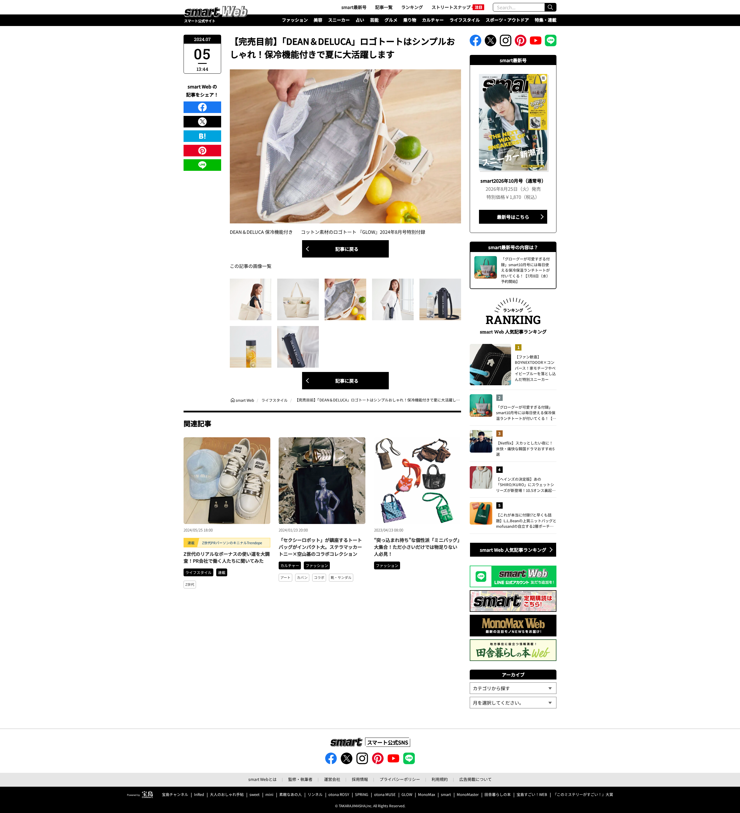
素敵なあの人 (290, 794)
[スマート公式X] (490, 42)
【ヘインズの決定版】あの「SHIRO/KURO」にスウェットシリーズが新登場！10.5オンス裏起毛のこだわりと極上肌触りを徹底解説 (526, 484)
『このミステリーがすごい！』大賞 (583, 794)
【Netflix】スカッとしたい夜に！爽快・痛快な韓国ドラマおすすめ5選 (525, 448)
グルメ (390, 20)
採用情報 (360, 779)
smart (446, 794)
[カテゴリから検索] (513, 688)
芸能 (374, 20)
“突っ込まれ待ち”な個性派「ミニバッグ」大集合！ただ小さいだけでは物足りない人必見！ (417, 546)
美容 (318, 20)
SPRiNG (361, 794)
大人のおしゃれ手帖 (227, 794)
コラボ (319, 577)
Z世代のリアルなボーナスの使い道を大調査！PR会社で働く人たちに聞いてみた (227, 557)
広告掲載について (475, 779)
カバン (302, 577)
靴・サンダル (341, 577)
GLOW (407, 794)
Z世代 (189, 584)
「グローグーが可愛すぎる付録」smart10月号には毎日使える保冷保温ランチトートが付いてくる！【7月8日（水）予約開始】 (525, 412)
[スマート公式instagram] (505, 42)
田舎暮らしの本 (497, 794)
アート (285, 577)
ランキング (412, 7)
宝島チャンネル (175, 794)
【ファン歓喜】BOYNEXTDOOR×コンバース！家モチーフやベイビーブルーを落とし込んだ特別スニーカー (535, 368)
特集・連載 (545, 20)
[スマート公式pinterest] (520, 42)
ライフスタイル (464, 20)
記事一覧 (384, 7)
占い (360, 20)
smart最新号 (354, 7)
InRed (199, 794)
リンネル (315, 794)
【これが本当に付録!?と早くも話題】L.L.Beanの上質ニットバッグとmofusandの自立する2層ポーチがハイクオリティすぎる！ (526, 520)
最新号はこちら (513, 216)
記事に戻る (346, 248)
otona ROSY (338, 794)
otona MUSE (385, 794)
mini (269, 794)
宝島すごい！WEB (532, 794)
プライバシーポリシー (400, 779)
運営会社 (332, 779)
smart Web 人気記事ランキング (513, 549)
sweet (254, 794)
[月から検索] (513, 702)
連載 (221, 572)
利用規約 (440, 779)
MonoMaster (468, 794)
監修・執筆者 (300, 779)
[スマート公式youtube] (535, 42)
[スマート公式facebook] (475, 42)
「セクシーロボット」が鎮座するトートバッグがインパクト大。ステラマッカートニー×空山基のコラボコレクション (320, 546)
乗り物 (409, 20)
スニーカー (339, 20)
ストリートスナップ (451, 7)
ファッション (295, 20)
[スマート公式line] (550, 42)
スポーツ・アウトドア (507, 20)
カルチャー (433, 20)
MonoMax (426, 794)
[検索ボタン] (550, 7)
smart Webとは (262, 779)
